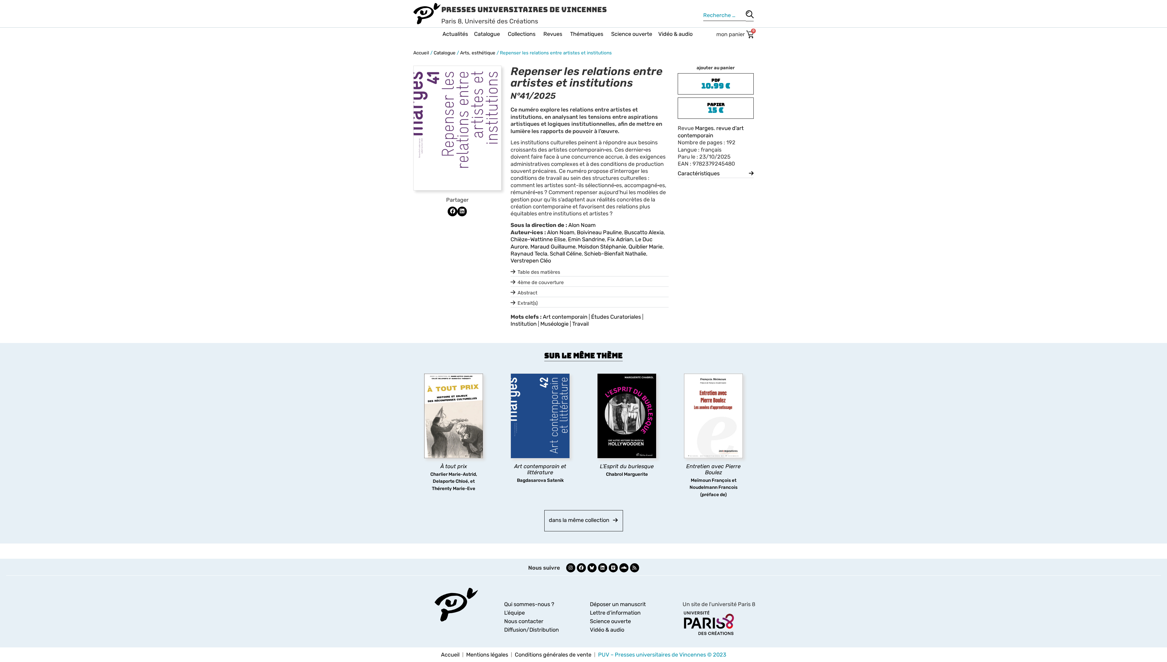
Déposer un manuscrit (618, 604)
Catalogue (487, 34)
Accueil (421, 53)
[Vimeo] (613, 567)
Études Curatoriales (616, 317)
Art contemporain (565, 317)
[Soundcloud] (623, 567)
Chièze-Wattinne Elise (538, 239)
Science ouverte (631, 34)
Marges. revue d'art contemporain (711, 132)
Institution (524, 324)
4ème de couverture (541, 282)
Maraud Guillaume (553, 246)
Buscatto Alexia (644, 232)
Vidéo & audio (675, 34)
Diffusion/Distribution (531, 629)
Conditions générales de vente (553, 654)
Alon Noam (582, 225)
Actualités (455, 34)
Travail (580, 324)
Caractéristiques (699, 173)
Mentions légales (487, 654)
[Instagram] (570, 567)
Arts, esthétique (477, 53)
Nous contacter (523, 621)
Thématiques (586, 34)
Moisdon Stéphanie (602, 246)
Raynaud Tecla (529, 253)
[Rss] (634, 567)
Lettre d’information (615, 612)
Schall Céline (566, 253)
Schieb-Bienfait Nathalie (615, 253)
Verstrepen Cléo (531, 260)
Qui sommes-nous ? (529, 604)
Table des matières (539, 272)
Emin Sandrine (586, 239)
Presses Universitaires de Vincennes (524, 9)
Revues (552, 34)
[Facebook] (581, 567)
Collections (521, 34)
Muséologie (554, 324)
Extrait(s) (528, 303)
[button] (452, 211)
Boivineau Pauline (599, 232)
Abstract (527, 293)
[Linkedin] (602, 567)
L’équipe (514, 612)
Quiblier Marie (645, 246)
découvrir (450, 483)
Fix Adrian (620, 239)
